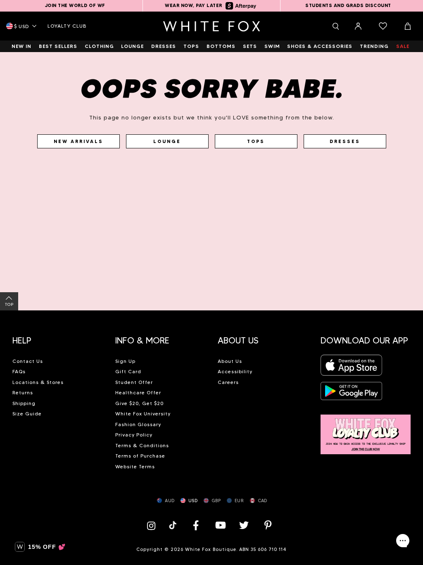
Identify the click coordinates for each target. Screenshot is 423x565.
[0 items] (383, 26)
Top (9, 304)
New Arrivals (78, 141)
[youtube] (220, 525)
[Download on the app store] (352, 368)
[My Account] (358, 26)
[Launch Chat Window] (403, 541)
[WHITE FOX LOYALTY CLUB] (366, 430)
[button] (57, 337)
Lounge (167, 141)
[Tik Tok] (174, 525)
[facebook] (196, 525)
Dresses (345, 141)
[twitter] (244, 525)
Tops (256, 141)
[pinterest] (268, 525)
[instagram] (153, 525)
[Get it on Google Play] (352, 393)
